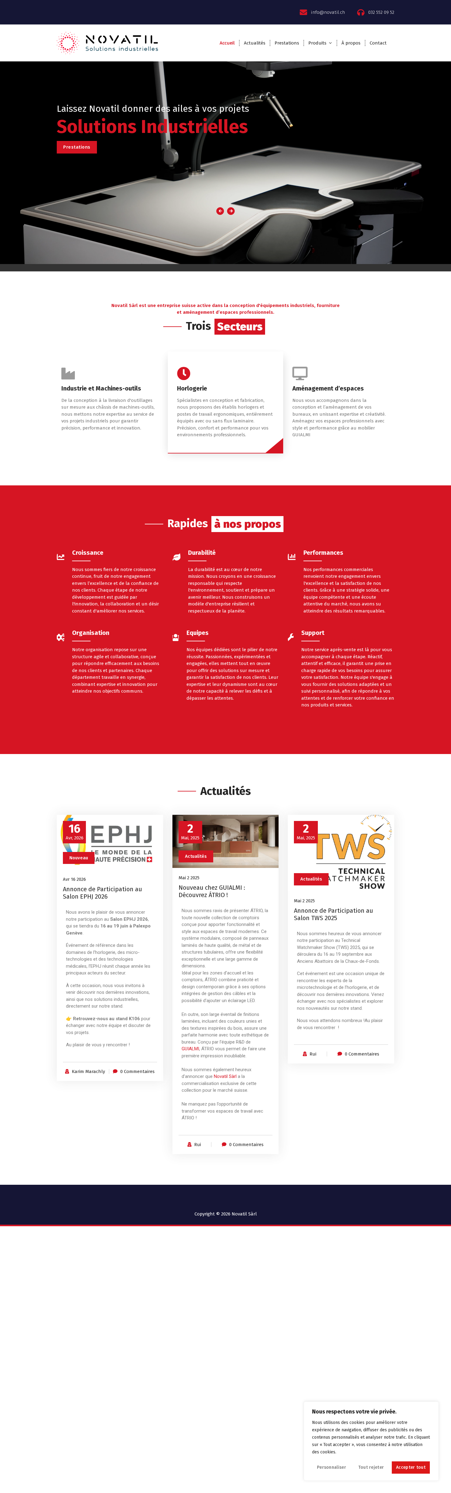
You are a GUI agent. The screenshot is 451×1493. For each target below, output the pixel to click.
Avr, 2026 (74, 832)
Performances (323, 552)
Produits (317, 43)
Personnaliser (331, 1467)
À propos (350, 43)
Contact (378, 43)
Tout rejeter (371, 1467)
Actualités (254, 43)
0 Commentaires (137, 1071)
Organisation (90, 632)
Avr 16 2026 (74, 879)
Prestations (287, 43)
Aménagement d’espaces (328, 388)
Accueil (227, 43)
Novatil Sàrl (225, 1076)
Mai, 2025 (190, 832)
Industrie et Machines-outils (101, 388)
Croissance (87, 552)
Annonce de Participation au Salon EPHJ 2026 (102, 892)
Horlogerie (192, 388)
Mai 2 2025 (189, 878)
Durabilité (202, 552)
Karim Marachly (88, 1071)
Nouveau (78, 858)
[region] (371, 1441)
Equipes (198, 632)
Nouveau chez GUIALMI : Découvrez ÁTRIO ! (212, 891)
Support (312, 632)
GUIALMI (190, 1049)
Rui (197, 1144)
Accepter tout (411, 1467)
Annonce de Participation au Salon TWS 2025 (333, 914)
